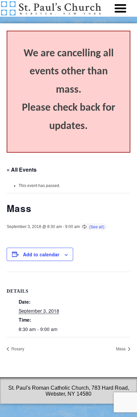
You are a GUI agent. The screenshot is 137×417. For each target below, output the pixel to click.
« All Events (22, 169)
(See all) (96, 226)
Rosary (17, 348)
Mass (121, 348)
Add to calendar (41, 254)
